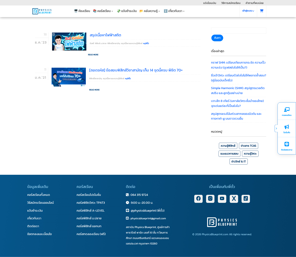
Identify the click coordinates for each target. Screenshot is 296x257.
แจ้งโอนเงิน (209, 3)
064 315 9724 (139, 194)
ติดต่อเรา (33, 226)
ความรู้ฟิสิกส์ (228, 146)
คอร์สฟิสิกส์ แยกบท (89, 226)
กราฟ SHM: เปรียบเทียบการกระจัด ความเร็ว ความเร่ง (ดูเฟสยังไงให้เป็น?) (238, 65)
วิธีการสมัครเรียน (231, 3)
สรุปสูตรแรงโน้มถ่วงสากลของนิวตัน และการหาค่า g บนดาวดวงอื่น (236, 116)
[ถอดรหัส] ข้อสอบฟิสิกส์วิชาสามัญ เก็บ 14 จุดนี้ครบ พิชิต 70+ (136, 70)
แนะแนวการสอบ (229, 153)
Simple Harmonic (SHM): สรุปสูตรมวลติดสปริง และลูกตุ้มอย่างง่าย (238, 90)
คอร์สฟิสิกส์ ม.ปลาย (89, 218)
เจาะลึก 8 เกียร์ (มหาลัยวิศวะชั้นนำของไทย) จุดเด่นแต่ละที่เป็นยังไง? (237, 103)
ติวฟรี (92, 43)
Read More (93, 54)
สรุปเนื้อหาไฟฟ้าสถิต (105, 35)
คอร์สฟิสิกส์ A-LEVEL (90, 210)
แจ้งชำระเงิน (35, 210)
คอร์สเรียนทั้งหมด (38, 194)
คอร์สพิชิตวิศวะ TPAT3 (91, 202)
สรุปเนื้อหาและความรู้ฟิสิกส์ (131, 43)
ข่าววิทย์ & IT (238, 161)
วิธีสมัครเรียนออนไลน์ (40, 202)
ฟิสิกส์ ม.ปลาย (101, 43)
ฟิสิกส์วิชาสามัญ (113, 43)
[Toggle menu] (276, 128)
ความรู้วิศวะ (250, 153)
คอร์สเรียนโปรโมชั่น (89, 194)
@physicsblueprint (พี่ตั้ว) (147, 210)
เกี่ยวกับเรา (34, 218)
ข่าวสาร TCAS (248, 146)
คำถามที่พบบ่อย (255, 3)
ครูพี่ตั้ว (146, 43)
